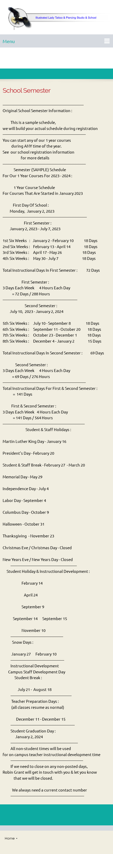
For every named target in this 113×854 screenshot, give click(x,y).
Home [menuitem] (10, 838)
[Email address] (56, 58)
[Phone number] (49, 58)
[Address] (64, 58)
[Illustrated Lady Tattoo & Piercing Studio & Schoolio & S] (56, 18)
